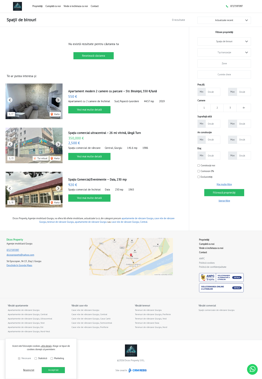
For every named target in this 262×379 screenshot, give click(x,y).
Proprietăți (37, 6)
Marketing (59, 358)
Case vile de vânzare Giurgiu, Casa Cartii (91, 318)
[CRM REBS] (137, 370)
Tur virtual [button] (42, 158)
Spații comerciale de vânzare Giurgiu (217, 310)
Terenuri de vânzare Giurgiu (148, 310)
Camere (201, 100)
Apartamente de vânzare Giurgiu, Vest (26, 323)
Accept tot (53, 370)
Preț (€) (201, 84)
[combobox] (224, 41)
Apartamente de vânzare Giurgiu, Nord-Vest (29, 331)
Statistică (42, 358)
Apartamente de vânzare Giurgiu (24, 310)
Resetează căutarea (93, 55)
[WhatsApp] (252, 369)
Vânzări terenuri (142, 305)
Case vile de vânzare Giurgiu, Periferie (89, 327)
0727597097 (236, 6)
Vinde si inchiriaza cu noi (76, 6)
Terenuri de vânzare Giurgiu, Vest (151, 318)
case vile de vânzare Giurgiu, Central (129, 221)
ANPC (202, 258)
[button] (9, 100)
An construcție (204, 132)
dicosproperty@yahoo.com (20, 254)
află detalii (46, 345)
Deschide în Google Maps (19, 265)
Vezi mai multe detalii (89, 109)
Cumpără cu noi (53, 6)
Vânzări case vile (79, 305)
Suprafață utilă (204, 116)
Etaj (199, 148)
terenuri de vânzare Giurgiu (60, 221)
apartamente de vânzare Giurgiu (137, 218)
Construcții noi (208, 165)
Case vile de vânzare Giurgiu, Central (89, 314)
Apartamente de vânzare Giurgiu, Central (28, 314)
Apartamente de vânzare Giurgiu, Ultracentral (30, 318)
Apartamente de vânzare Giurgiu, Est (25, 327)
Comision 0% (207, 171)
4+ (244, 107)
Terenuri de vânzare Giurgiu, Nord (151, 327)
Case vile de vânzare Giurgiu (85, 310)
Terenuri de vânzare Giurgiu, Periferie (153, 314)
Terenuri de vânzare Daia (147, 323)
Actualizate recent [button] (224, 20)
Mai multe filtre (224, 184)
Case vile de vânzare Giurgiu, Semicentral (91, 323)
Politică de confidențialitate (212, 266)
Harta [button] (57, 114)
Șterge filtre (224, 200)
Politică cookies (207, 262)
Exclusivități (206, 176)
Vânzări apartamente (18, 305)
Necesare (26, 358)
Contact (95, 6)
